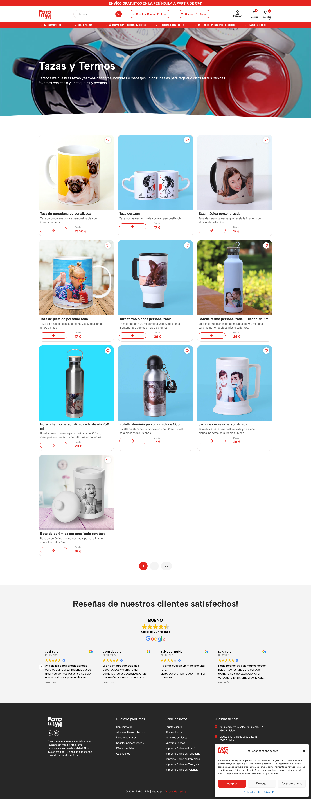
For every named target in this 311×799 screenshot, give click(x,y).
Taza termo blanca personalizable (145, 319)
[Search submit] (118, 14)
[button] (304, 751)
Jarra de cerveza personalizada (223, 424)
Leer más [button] (51, 682)
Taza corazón (129, 213)
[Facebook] (50, 733)
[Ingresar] (237, 12)
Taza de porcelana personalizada (65, 213)
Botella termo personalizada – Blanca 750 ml (234, 319)
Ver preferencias (291, 783)
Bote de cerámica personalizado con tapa (72, 534)
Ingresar (237, 16)
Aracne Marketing (175, 791)
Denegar (261, 783)
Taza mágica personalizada (219, 213)
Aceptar (232, 783)
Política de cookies (252, 792)
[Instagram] (56, 733)
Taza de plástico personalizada (64, 319)
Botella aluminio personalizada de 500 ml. (152, 424)
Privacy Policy (271, 792)
